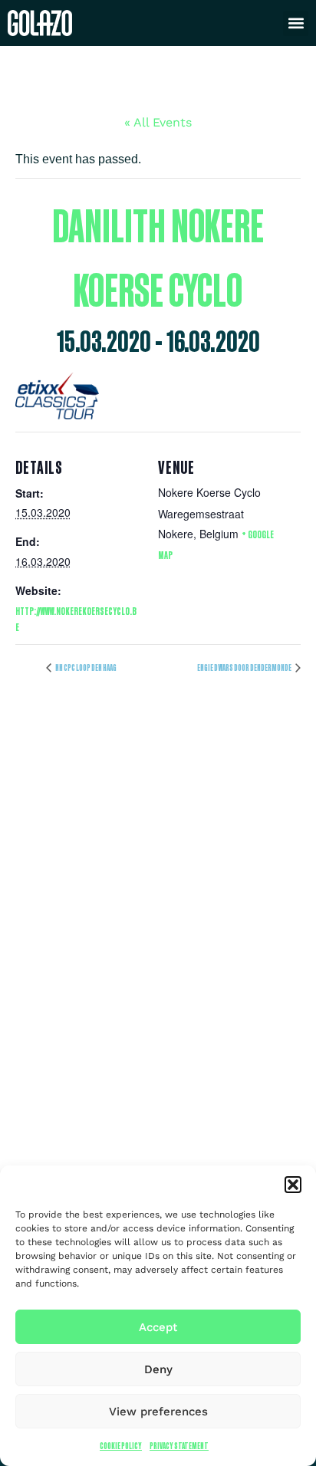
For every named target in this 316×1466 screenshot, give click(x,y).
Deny (158, 1369)
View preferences (158, 1411)
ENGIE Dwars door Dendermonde (244, 667)
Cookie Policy (121, 1445)
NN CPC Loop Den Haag (85, 667)
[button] (293, 1184)
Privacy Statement (179, 1445)
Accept (158, 1327)
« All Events (158, 122)
